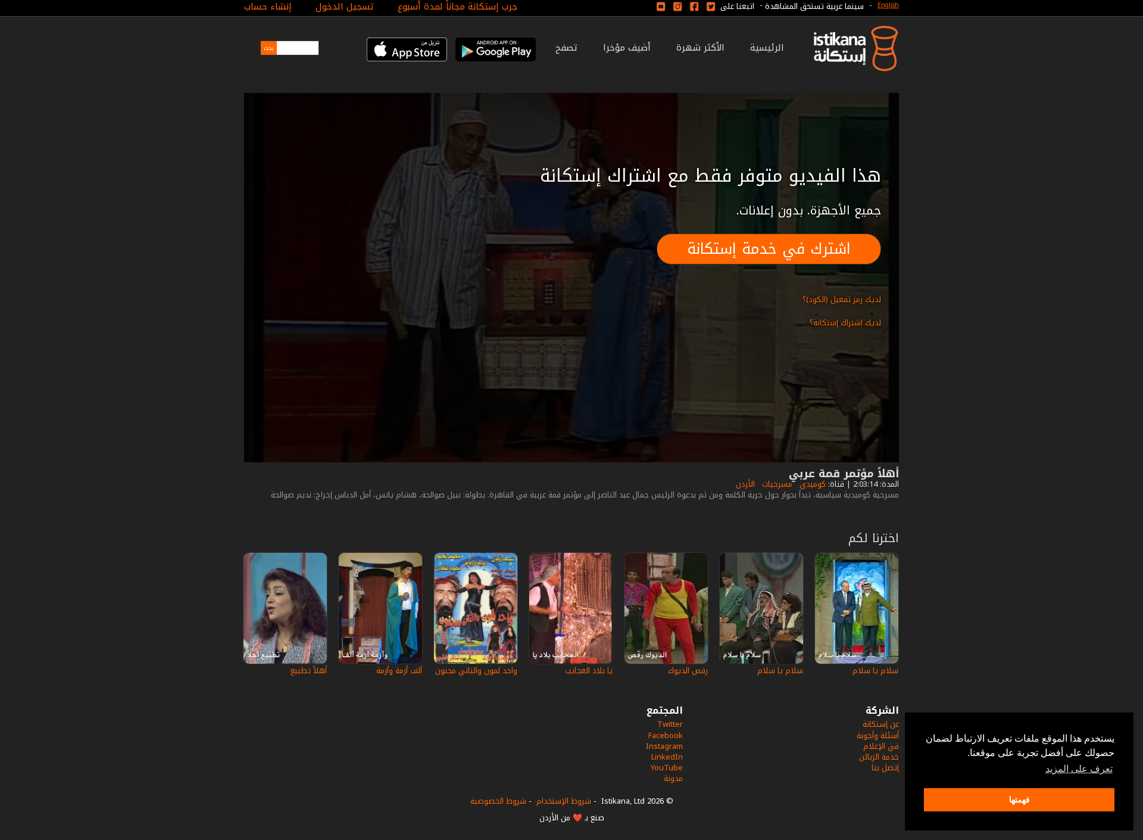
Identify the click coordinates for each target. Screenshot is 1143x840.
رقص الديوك (688, 670)
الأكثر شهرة (700, 47)
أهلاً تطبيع (309, 670)
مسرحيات (776, 484)
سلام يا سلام (875, 670)
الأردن (744, 484)
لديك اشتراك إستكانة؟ (845, 322)
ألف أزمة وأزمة (399, 670)
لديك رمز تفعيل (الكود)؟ (841, 299)
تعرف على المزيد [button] (1079, 769)
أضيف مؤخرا (627, 47)
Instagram (664, 746)
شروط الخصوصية (498, 801)
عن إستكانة (881, 724)
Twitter (670, 724)
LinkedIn (667, 756)
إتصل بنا (885, 767)
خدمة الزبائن (879, 756)
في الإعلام (881, 746)
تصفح (566, 47)
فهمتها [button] (1019, 799)
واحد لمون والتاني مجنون (476, 670)
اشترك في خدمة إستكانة (769, 249)
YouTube (667, 767)
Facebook (665, 735)
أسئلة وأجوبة (878, 735)
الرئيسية (767, 47)
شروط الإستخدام (563, 801)
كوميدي (811, 484)
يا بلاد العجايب (589, 670)
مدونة (673, 778)
